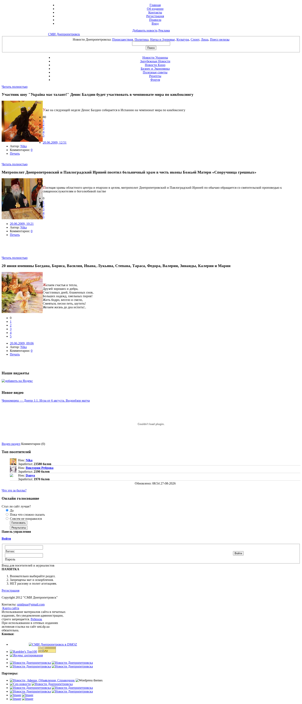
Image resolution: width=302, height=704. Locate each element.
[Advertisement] (50, 250)
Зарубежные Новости (155, 61)
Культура (182, 39)
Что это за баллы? (14, 490)
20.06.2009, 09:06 (22, 343)
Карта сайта (10, 608)
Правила (155, 20)
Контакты (155, 12)
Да (11, 510)
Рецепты (155, 76)
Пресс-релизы (219, 39)
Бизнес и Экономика (155, 68)
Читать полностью (15, 86)
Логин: (10, 551)
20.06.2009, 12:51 (55, 142)
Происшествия (122, 39)
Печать (15, 153)
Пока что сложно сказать (27, 514)
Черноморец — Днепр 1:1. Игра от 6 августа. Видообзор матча (46, 400)
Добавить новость (145, 30)
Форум (155, 79)
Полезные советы (155, 72)
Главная (155, 5)
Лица (204, 39)
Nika (23, 146)
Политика (142, 39)
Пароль (10, 559)
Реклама (164, 30)
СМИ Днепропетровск (64, 34)
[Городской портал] (42, 680)
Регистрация (155, 16)
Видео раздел (11, 444)
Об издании (155, 8)
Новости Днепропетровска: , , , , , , (151, 39)
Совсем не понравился (25, 518)
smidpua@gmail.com (31, 604)
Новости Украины (155, 57)
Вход (155, 23)
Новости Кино (155, 65)
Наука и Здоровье (162, 39)
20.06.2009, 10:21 (22, 223)
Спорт (195, 39)
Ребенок (36, 619)
